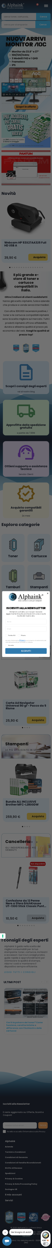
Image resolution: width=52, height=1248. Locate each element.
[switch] (45, 1243)
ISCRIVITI (26, 651)
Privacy (22, 640)
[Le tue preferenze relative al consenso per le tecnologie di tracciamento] (2, 936)
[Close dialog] (47, 593)
